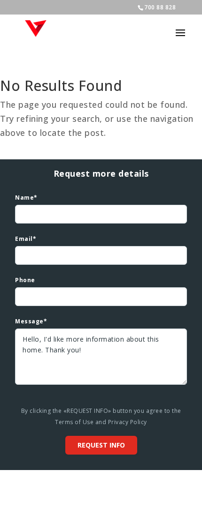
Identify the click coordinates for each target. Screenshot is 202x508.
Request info (101, 445)
